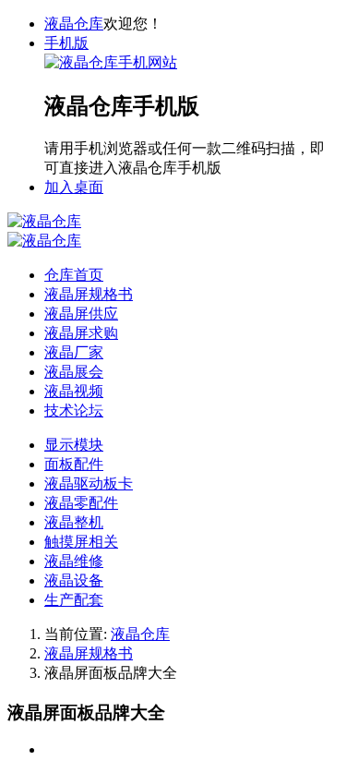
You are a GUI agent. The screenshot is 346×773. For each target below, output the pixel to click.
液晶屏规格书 (88, 653)
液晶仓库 (73, 23)
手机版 (66, 43)
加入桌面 (73, 187)
